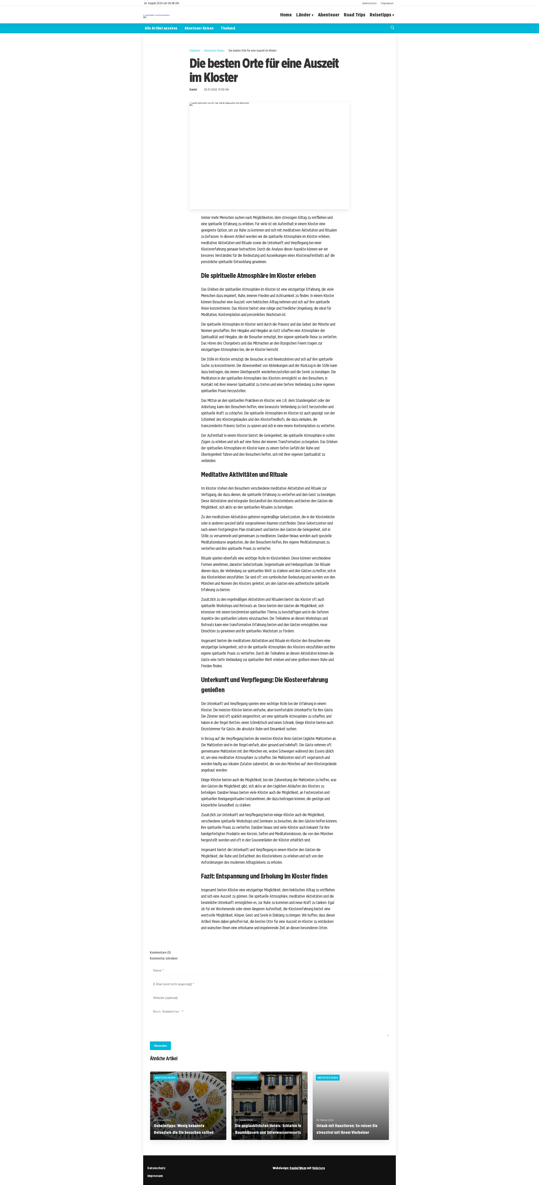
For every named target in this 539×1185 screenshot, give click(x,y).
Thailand (228, 28)
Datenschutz (369, 3)
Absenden (160, 1045)
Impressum (387, 3)
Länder (303, 15)
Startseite (194, 50)
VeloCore (318, 1168)
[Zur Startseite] (156, 15)
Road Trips (354, 15)
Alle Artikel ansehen (161, 28)
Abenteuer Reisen (199, 28)
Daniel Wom (298, 1168)
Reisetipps (380, 15)
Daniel (193, 89)
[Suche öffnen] (392, 28)
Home (286, 15)
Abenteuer (328, 15)
